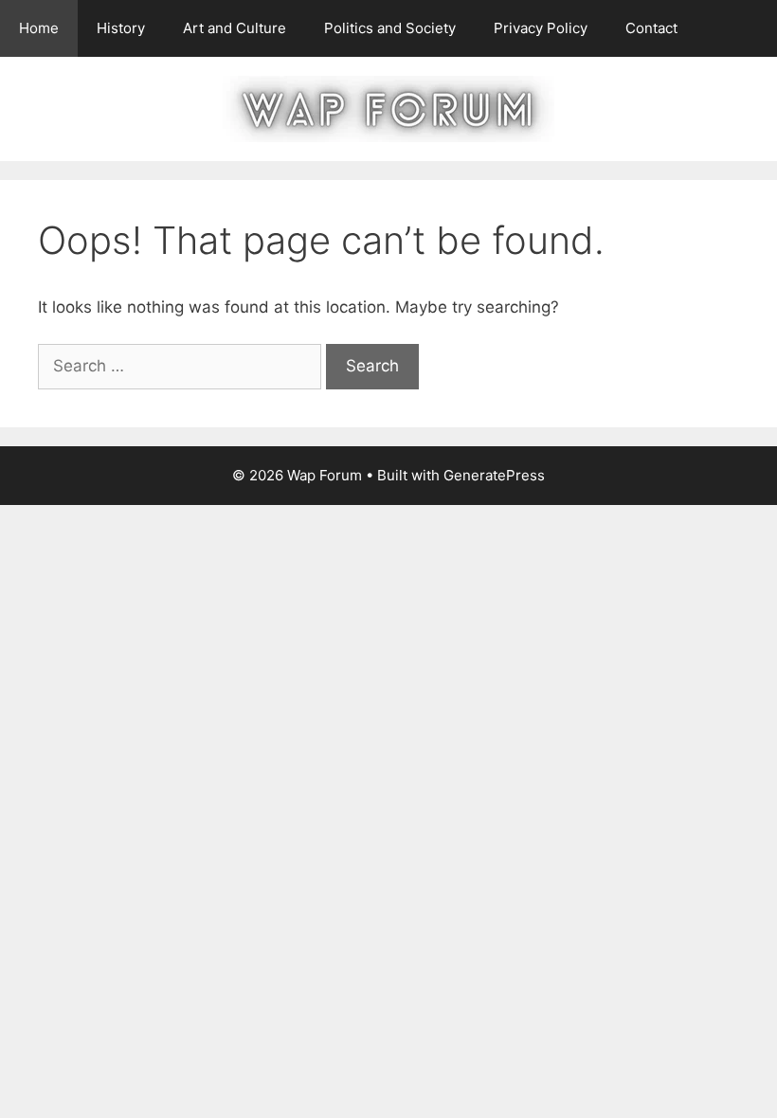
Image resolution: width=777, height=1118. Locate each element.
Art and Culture (234, 28)
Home (39, 28)
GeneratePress (494, 475)
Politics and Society (390, 28)
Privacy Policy (540, 28)
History (121, 28)
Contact (651, 28)
